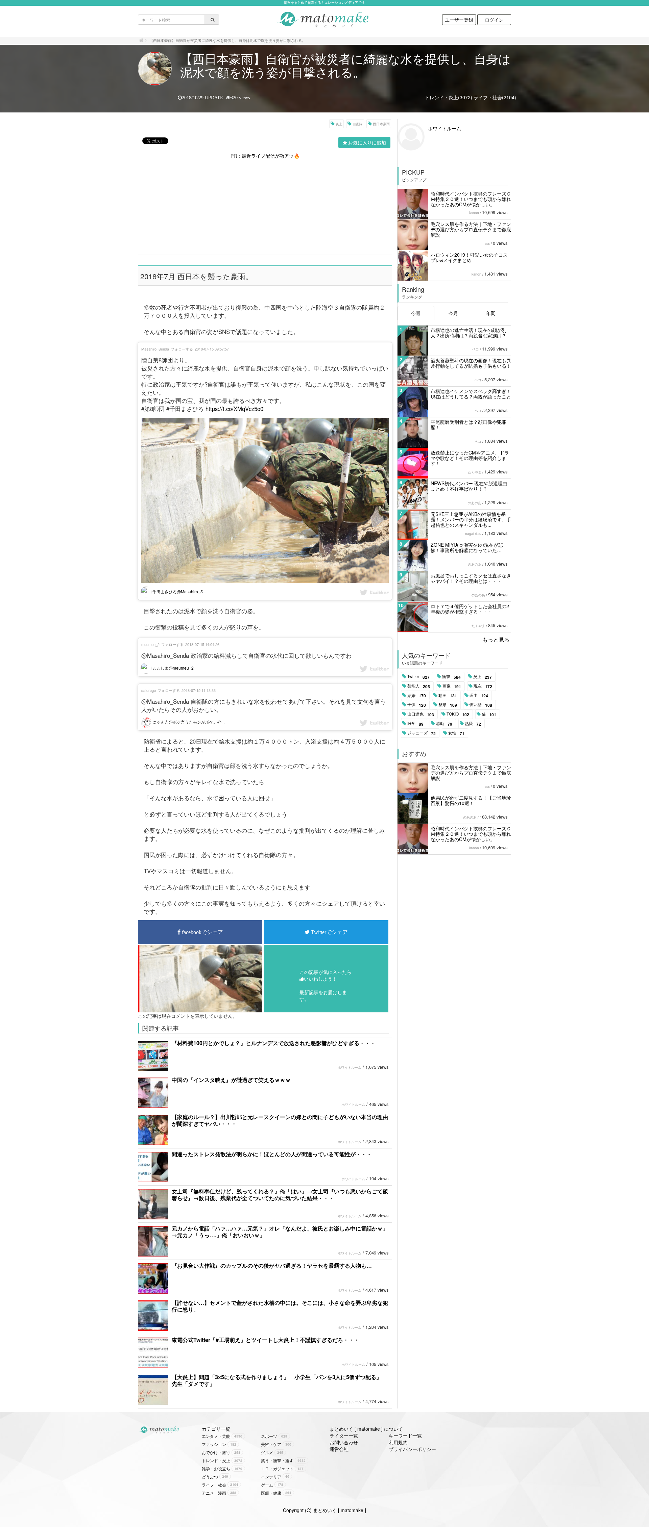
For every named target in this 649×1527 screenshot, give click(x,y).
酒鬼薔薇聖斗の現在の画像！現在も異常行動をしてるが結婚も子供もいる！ (471, 363)
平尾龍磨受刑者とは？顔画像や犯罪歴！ (468, 424)
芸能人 (418, 686)
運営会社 (339, 1449)
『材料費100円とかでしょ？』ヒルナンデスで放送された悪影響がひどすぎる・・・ (274, 1043)
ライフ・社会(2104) (495, 97)
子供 (416, 704)
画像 (451, 686)
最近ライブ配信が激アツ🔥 (270, 155)
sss (487, 243)
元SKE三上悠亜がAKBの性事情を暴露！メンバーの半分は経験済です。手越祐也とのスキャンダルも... (471, 519)
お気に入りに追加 (367, 142)
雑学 (415, 723)
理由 (479, 695)
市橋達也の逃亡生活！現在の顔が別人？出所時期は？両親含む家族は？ (468, 333)
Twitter (418, 676)
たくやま (474, 472)
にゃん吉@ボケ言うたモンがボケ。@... (187, 722)
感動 (444, 723)
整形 (447, 704)
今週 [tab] (415, 313)
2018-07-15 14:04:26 (202, 644)
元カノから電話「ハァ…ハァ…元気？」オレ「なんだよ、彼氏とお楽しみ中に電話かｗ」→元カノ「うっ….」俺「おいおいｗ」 (280, 1231)
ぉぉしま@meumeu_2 (172, 668)
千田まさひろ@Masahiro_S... (178, 591)
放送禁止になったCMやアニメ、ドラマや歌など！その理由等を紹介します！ (470, 458)
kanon (474, 212)
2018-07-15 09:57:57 (212, 349)
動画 (447, 695)
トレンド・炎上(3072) (448, 97)
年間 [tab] (491, 313)
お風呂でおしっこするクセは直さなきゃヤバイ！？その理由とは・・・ (471, 578)
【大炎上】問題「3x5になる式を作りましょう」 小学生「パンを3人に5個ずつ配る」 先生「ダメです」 (279, 1380)
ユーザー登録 (459, 19)
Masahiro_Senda (155, 349)
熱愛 (473, 723)
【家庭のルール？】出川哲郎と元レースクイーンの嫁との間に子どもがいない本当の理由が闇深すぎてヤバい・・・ (280, 1120)
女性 (456, 733)
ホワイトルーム (349, 1067)
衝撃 (451, 676)
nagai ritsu (473, 533)
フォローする (182, 349)
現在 (483, 686)
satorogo (148, 690)
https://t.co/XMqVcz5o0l (235, 409)
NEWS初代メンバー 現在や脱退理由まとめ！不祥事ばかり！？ (469, 486)
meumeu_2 (150, 644)
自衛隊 (358, 124)
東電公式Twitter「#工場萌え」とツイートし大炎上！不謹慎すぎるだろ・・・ (265, 1340)
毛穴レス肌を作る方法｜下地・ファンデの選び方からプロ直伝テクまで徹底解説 (471, 229)
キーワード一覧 (405, 1435)
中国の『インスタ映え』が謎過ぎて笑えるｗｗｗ (231, 1080)
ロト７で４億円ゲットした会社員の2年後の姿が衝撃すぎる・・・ (470, 609)
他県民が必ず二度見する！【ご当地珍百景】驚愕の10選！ (471, 800)
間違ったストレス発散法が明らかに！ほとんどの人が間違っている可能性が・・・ (272, 1154)
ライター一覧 (344, 1435)
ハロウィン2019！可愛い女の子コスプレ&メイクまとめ (469, 257)
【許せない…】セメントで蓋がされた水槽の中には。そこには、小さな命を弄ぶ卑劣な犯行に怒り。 (280, 1306)
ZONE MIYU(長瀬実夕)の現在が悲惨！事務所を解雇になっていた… (467, 547)
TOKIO (458, 714)
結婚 (416, 695)
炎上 (339, 124)
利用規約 (398, 1442)
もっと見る (495, 639)
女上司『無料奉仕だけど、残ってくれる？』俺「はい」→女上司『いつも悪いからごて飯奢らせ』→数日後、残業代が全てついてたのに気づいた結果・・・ (280, 1194)
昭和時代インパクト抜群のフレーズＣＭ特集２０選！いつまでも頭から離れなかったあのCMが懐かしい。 (471, 199)
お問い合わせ (344, 1442)
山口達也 (420, 714)
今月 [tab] (453, 313)
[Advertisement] (265, 206)
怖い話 (481, 704)
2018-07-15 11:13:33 (199, 690)
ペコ (475, 349)
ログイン (494, 19)
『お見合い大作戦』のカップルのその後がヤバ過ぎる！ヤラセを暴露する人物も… (272, 1265)
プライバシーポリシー (412, 1449)
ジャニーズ (421, 733)
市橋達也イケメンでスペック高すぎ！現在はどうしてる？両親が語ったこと (471, 394)
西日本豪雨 (381, 124)
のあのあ (474, 502)
